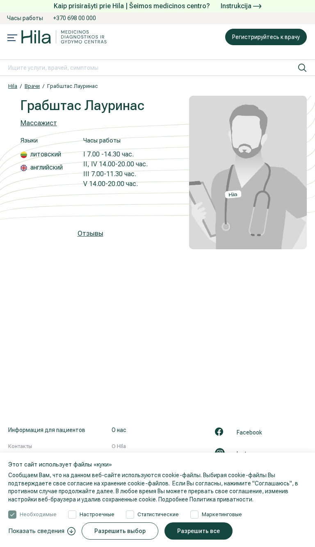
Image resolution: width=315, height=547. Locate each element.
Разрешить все (198, 531)
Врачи (32, 86)
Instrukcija (237, 6)
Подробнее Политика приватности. (205, 499)
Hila (12, 86)
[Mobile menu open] (12, 38)
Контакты (20, 446)
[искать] (302, 68)
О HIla (119, 446)
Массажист (39, 123)
